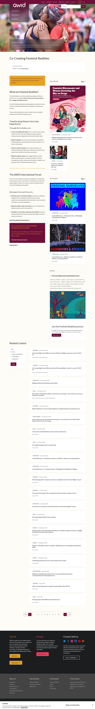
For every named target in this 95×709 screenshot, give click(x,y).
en (79, 2)
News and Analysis (17, 354)
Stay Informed (15, 15)
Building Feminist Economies (77, 684)
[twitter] (64, 641)
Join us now (55, 335)
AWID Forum (61, 2)
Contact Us (73, 2)
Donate (51, 684)
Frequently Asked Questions (16, 690)
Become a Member (54, 682)
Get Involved (15, 19)
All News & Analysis (34, 682)
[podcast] (83, 641)
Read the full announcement (19, 240)
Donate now (41, 654)
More (82, 81)
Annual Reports (13, 688)
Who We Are (12, 682)
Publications (49, 2)
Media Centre (33, 686)
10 (58, 614)
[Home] (19, 4)
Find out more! (13, 245)
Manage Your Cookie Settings (73, 705)
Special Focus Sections (35, 684)
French (22, 68)
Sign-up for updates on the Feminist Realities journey (66, 275)
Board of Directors (14, 686)
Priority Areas (15, 11)
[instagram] (72, 641)
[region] (47, 705)
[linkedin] (75, 641)
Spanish (26, 68)
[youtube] (79, 641)
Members (68, 2)
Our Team (12, 684)
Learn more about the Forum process (19, 220)
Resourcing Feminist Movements (78, 682)
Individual (14, 656)
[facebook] (68, 641)
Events (51, 686)
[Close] (92, 705)
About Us (43, 2)
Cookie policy (24, 707)
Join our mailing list (70, 657)
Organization (15, 663)
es (84, 2)
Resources (55, 2)
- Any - (14, 351)
